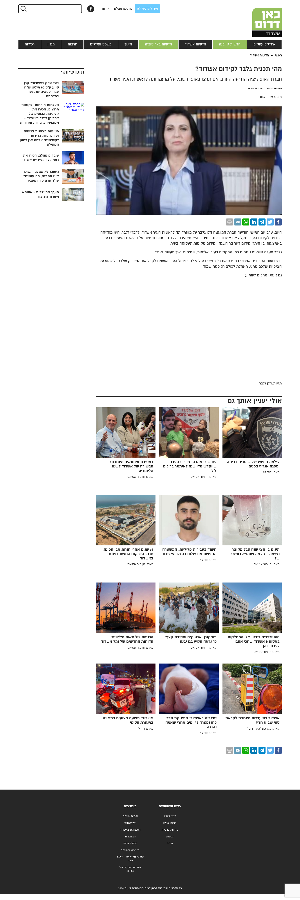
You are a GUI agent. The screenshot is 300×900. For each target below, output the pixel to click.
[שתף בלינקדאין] (253, 221)
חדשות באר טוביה (158, 44)
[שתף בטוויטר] (270, 221)
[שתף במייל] (237, 221)
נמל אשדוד (130, 823)
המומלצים (130, 836)
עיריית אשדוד (130, 816)
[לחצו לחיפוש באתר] (23, 8)
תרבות (72, 44)
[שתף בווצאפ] (245, 221)
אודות (106, 8)
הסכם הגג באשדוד (130, 830)
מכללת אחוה (130, 843)
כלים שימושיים (170, 806)
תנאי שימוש (170, 816)
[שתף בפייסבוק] (90, 8)
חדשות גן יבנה (229, 44)
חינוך (128, 44)
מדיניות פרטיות (170, 830)
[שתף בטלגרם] (262, 221)
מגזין (51, 44)
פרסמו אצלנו (123, 8)
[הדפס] (229, 221)
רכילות (29, 44)
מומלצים (130, 806)
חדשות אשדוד (195, 44)
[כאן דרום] (260, 18)
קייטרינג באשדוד (130, 850)
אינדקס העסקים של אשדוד (130, 869)
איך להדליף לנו (147, 8)
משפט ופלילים (101, 44)
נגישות (169, 836)
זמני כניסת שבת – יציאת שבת (130, 859)
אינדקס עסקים (264, 44)
